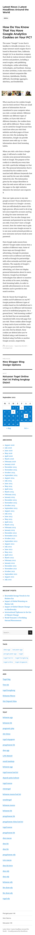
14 (9, 416)
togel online (8, 662)
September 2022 (11, 541)
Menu (6, 18)
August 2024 (9, 478)
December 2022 (11, 533)
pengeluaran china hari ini (13, 822)
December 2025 (11, 467)
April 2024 (9, 489)
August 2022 (9, 544)
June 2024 (8, 484)
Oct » (26, 428)
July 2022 (8, 547)
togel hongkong (21, 658)
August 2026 (9, 445)
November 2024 (11, 470)
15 (13, 416)
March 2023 (9, 525)
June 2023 (8, 516)
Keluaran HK (7, 923)
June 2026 (9, 451)
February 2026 (10, 462)
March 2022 (9, 558)
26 (30, 420)
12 (30, 412)
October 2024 (10, 473)
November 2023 (11, 503)
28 (9, 424)
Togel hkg (6, 679)
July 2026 (8, 448)
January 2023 (10, 530)
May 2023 (8, 519)
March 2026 (9, 459)
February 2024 (10, 494)
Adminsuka (9, 346)
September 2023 (11, 508)
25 (26, 420)
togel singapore (21, 662)
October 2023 (10, 505)
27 (5, 424)
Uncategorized (7, 348)
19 (30, 416)
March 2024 (9, 492)
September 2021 (11, 574)
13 (5, 416)
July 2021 (8, 580)
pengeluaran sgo (10, 654)
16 (17, 416)
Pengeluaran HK (9, 913)
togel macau (7, 827)
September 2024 (11, 475)
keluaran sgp (18, 650)
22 (13, 420)
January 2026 (10, 464)
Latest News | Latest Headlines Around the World (16, 9)
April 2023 (9, 522)
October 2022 (10, 538)
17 (22, 416)
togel (21, 654)
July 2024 (8, 481)
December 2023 (11, 500)
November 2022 (11, 536)
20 (5, 420)
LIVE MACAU (8, 756)
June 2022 (8, 549)
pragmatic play (8, 728)
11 (26, 412)
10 (22, 412)
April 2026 (9, 456)
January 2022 (10, 563)
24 (22, 420)
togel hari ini (8, 658)
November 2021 (11, 569)
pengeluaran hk (9, 745)
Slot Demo (7, 918)
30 (17, 424)
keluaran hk (7, 723)
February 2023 (10, 527)
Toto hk (6, 685)
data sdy (6, 871)
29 (13, 424)
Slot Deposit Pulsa (10, 701)
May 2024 (8, 486)
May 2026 (8, 453)
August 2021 (9, 577)
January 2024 (10, 497)
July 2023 (8, 514)
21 (9, 420)
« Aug (8, 428)
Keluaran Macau (9, 696)
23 (17, 420)
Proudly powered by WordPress (18, 931)
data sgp (7, 650)
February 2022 (10, 560)
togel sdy (6, 899)
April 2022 (9, 555)
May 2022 (8, 552)
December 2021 (10, 566)
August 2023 (9, 511)
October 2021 (10, 571)
